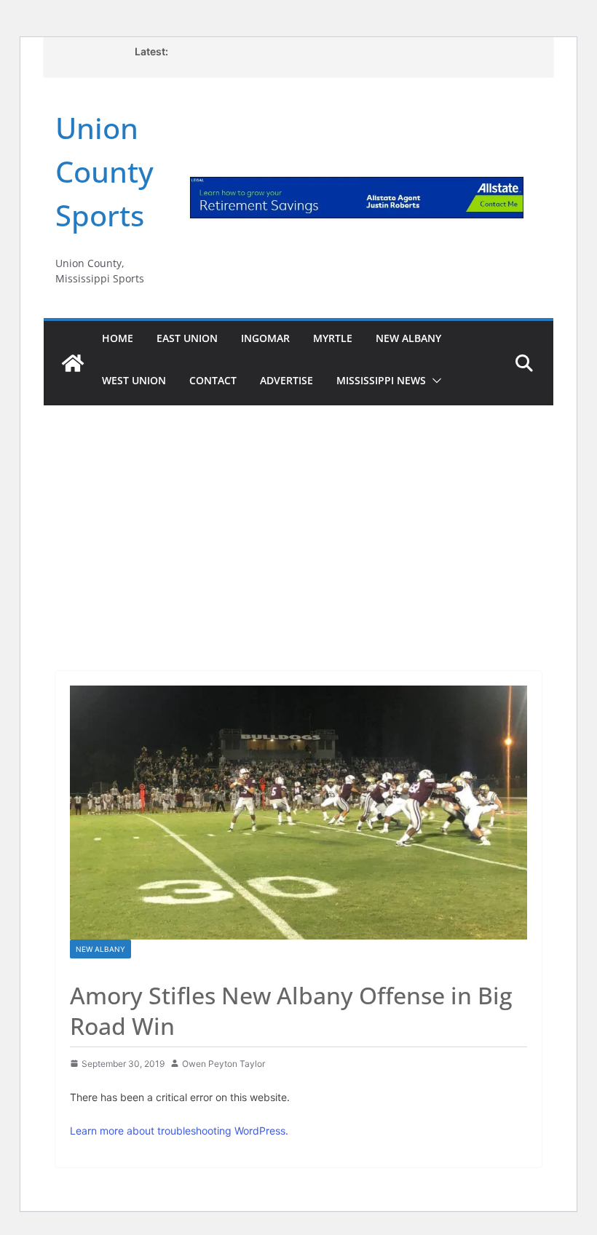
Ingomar (265, 338)
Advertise (286, 380)
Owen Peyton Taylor (223, 1063)
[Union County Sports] (72, 363)
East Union (187, 338)
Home (117, 338)
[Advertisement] (298, 518)
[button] (434, 380)
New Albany (408, 338)
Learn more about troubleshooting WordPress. (179, 1130)
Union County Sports (104, 171)
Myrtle (332, 338)
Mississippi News (381, 380)
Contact (213, 380)
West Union (134, 380)
